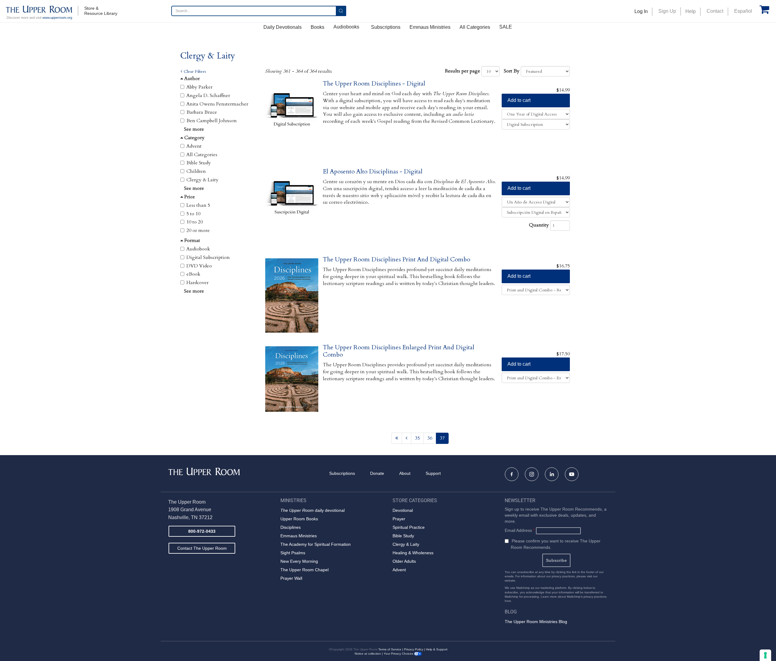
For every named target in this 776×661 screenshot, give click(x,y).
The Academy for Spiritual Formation (315, 544)
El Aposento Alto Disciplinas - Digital (373, 171)
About (404, 473)
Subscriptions (385, 27)
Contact (715, 11)
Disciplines (290, 527)
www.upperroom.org (57, 17)
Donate (377, 473)
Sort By (512, 71)
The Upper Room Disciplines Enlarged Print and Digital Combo (398, 351)
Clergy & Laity (202, 179)
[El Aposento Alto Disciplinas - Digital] (291, 210)
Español (743, 11)
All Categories (475, 27)
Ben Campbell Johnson (211, 120)
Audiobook (198, 249)
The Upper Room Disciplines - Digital (374, 83)
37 (442, 438)
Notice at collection (368, 653)
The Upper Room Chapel (304, 569)
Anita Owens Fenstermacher (217, 104)
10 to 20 (194, 222)
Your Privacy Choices (399, 653)
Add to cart (518, 100)
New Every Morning (299, 561)
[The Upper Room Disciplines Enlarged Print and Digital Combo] (291, 386)
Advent (194, 146)
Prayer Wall (291, 578)
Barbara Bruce (201, 112)
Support (433, 473)
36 (429, 438)
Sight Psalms (292, 552)
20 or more (198, 230)
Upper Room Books (299, 518)
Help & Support (436, 649)
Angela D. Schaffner (208, 95)
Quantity (539, 225)
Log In (641, 11)
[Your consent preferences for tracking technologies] (765, 655)
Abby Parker (199, 87)
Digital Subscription (208, 257)
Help (690, 11)
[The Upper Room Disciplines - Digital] (291, 122)
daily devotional (312, 510)
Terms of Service (389, 649)
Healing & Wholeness (413, 552)
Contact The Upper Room (202, 548)
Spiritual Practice (409, 527)
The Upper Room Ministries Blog (536, 621)
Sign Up (667, 11)
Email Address (520, 530)
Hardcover (197, 282)
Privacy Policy (413, 649)
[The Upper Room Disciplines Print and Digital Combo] (291, 298)
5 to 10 (193, 213)
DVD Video (199, 266)
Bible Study (198, 162)
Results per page (462, 71)
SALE (505, 26)
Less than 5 (198, 205)
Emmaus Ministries (430, 27)
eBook (193, 274)
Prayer (399, 518)
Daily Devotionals (282, 27)
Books (317, 27)
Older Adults (404, 561)
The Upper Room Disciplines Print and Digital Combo (396, 259)
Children (196, 171)
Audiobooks (346, 26)
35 (417, 438)
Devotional (403, 510)
